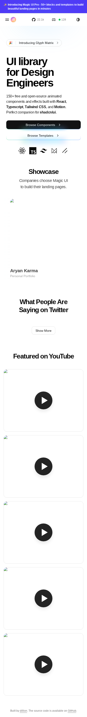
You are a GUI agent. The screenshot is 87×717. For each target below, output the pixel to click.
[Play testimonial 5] (43, 664)
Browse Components (40, 125)
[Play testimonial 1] (43, 400)
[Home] (14, 19)
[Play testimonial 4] (43, 598)
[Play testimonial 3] (43, 532)
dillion (23, 710)
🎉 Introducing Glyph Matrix (31, 43)
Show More (43, 330)
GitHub (72, 710)
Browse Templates (40, 135)
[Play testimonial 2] (43, 466)
